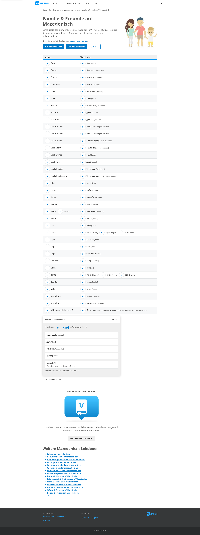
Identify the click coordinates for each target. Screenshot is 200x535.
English (94, 517)
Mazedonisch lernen (72, 10)
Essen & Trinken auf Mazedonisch (62, 481)
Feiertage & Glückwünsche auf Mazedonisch (67, 479)
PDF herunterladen (53, 46)
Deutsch (86, 517)
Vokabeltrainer (90, 3)
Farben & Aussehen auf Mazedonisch (64, 470)
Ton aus (114, 319)
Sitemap (46, 520)
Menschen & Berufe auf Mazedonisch (64, 484)
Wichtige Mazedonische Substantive (64, 465)
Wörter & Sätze (73, 3)
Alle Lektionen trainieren (81, 438)
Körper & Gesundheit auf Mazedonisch (65, 487)
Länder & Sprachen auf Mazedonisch (64, 473)
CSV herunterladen (76, 46)
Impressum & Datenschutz (54, 516)
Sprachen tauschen (52, 379)
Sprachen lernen (55, 10)
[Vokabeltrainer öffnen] (81, 408)
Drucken (95, 46)
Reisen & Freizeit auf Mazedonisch (63, 493)
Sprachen (57, 3)
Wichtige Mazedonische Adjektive (62, 468)
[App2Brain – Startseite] (42, 3)
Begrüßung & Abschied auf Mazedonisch (66, 459)
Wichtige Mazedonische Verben (61, 462)
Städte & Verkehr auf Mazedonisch (63, 490)
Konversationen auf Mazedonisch (62, 456)
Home (45, 10)
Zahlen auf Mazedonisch (58, 454)
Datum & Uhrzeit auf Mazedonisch (63, 476)
